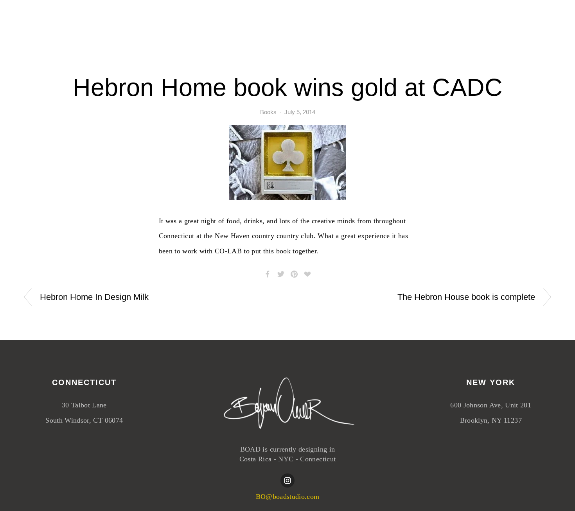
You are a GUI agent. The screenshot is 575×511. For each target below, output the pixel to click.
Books (268, 112)
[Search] (86, 21)
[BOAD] (287, 480)
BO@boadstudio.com (288, 496)
